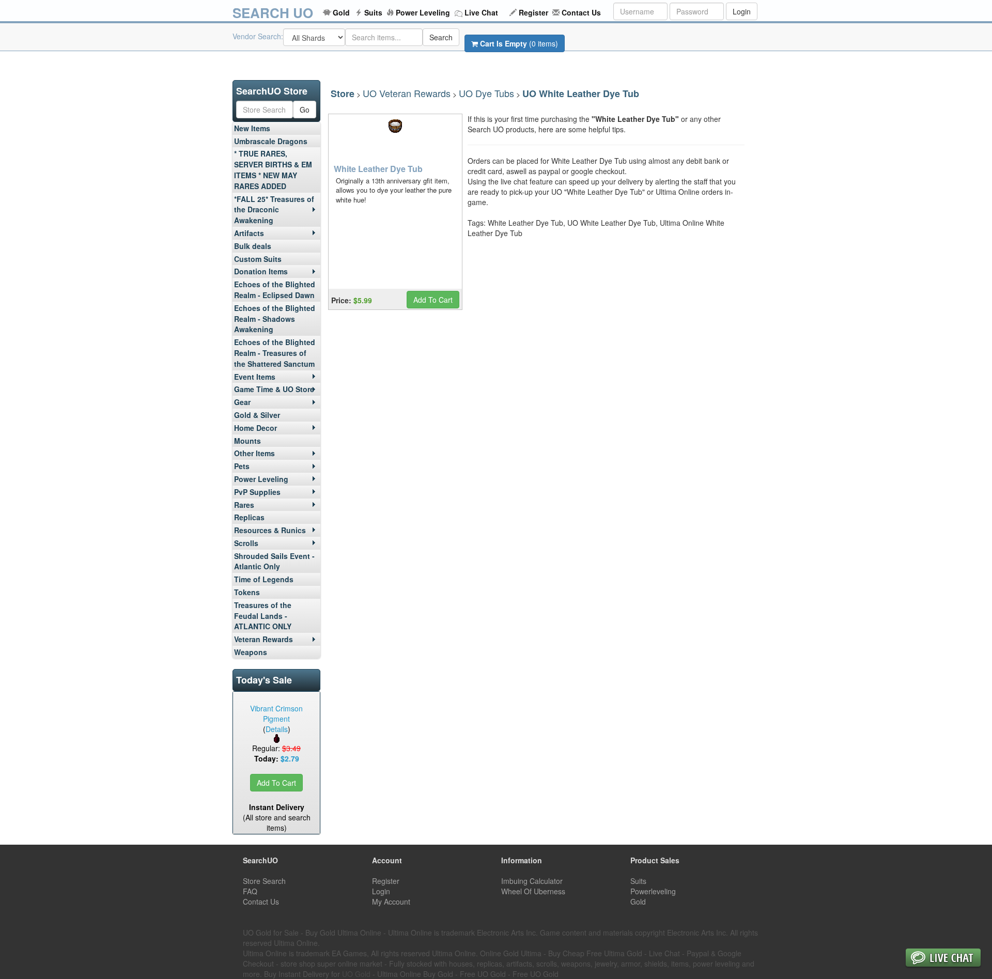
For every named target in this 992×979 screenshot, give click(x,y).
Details (277, 729)
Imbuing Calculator (532, 881)
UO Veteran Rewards (407, 93)
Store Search (264, 881)
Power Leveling (423, 12)
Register (533, 12)
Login (742, 11)
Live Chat (481, 12)
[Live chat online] (943, 959)
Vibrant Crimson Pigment (276, 713)
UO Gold (356, 974)
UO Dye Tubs (486, 93)
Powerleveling (653, 891)
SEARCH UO (273, 12)
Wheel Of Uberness (533, 891)
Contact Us (581, 12)
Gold (341, 12)
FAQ (250, 891)
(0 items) (519, 43)
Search (441, 37)
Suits (373, 12)
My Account (391, 901)
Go (304, 109)
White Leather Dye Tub (378, 169)
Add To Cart (276, 783)
